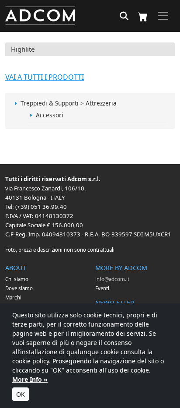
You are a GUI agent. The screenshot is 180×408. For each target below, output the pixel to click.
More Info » (30, 379)
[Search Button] (124, 16)
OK (20, 394)
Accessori (49, 115)
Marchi (13, 297)
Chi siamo (16, 279)
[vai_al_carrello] (143, 16)
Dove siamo (19, 288)
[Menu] (163, 15)
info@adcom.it (112, 279)
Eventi (102, 288)
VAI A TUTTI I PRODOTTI (44, 77)
